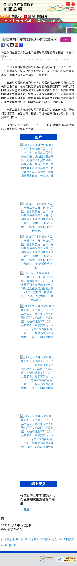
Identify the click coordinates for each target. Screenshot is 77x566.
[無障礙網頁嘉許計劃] (46, 558)
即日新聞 (10, 545)
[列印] (21, 45)
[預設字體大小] (25, 16)
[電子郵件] (12, 45)
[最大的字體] (33, 16)
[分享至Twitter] (8, 45)
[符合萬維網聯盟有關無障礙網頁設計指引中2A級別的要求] (66, 559)
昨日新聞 (30, 539)
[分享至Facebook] (3, 45)
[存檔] (17, 45)
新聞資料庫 (11, 539)
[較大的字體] (29, 16)
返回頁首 (68, 539)
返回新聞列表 (48, 539)
